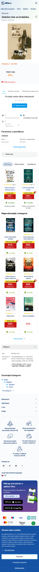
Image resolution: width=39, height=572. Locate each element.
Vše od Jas (5, 13)
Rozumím (19, 557)
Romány (33, 9)
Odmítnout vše (19, 568)
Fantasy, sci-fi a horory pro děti (28, 207)
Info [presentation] (4, 91)
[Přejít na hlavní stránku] (6, 3)
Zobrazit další (18, 339)
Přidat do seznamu (9, 82)
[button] (20, 399)
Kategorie (6, 347)
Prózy (11, 387)
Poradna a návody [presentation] (13, 91)
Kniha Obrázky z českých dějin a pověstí (10, 189)
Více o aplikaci (10, 496)
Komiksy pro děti (9, 206)
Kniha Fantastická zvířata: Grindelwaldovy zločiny (28, 189)
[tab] (4, 91)
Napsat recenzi (21, 105)
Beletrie (25, 9)
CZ (5, 475)
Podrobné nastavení (19, 562)
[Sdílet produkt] (36, 16)
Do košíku (12, 253)
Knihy (19, 9)
